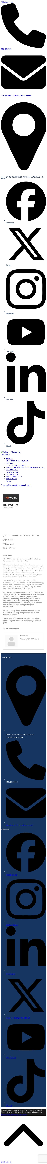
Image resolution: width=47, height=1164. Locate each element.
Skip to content (7, 2)
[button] (16, 485)
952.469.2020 (6, 49)
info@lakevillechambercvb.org (16, 96)
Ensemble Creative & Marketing (14, 1114)
